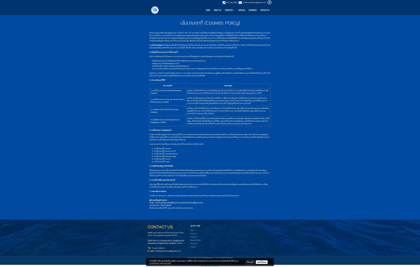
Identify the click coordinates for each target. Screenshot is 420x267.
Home (192, 230)
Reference (194, 243)
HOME (208, 10)
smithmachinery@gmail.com (254, 2)
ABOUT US (217, 10)
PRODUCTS (229, 10)
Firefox (168, 159)
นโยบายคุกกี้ (167, 263)
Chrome (168, 148)
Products (193, 237)
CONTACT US (265, 10)
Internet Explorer (172, 154)
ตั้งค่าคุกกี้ (250, 262)
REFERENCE (253, 10)
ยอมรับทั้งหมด (261, 262)
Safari (168, 151)
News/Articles (195, 240)
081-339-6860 (232, 2)
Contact (193, 247)
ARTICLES (242, 10)
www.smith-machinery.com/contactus (180, 208)
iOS (174, 151)
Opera (168, 161)
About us (193, 234)
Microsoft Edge (171, 156)
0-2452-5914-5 (158, 248)
